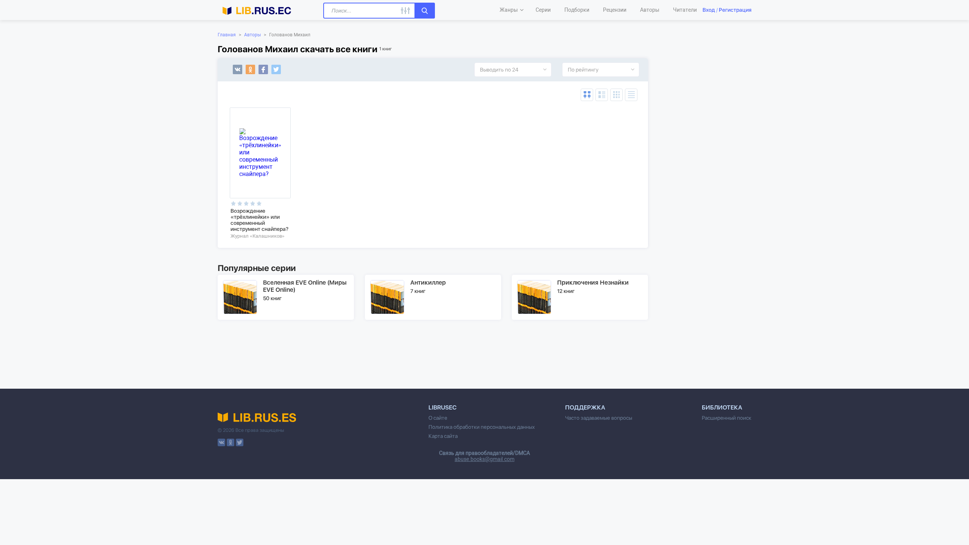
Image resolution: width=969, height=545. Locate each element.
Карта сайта (443, 436)
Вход (709, 10)
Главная (227, 34)
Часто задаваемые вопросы (598, 418)
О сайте (437, 418)
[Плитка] (616, 95)
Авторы (252, 34)
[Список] (601, 95)
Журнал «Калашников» (258, 236)
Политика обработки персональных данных (481, 427)
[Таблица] (587, 95)
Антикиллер (428, 282)
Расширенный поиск (726, 418)
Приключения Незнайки (593, 282)
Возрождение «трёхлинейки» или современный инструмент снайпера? (259, 220)
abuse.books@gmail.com (484, 459)
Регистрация (735, 10)
